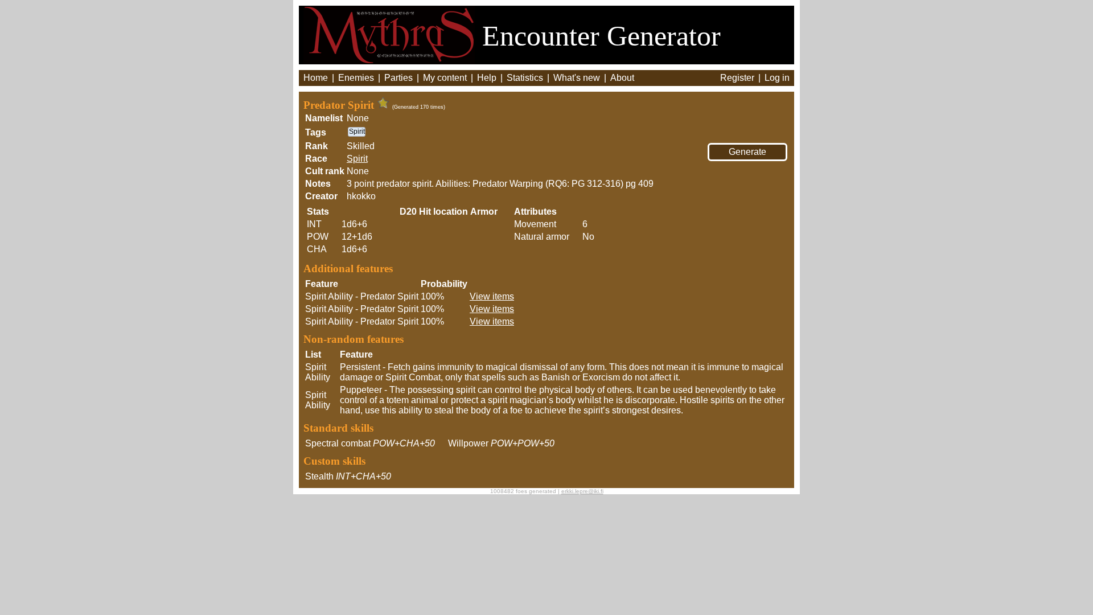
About (622, 78)
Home (315, 78)
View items (492, 296)
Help (486, 78)
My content (445, 78)
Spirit (357, 158)
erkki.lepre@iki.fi (582, 491)
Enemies (356, 78)
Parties (398, 78)
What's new (576, 78)
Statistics (525, 78)
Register (737, 78)
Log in (777, 78)
